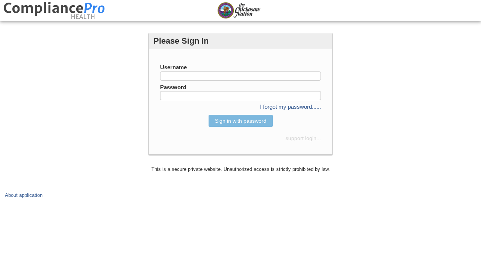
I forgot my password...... (290, 107)
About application (23, 195)
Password (173, 87)
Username (173, 67)
